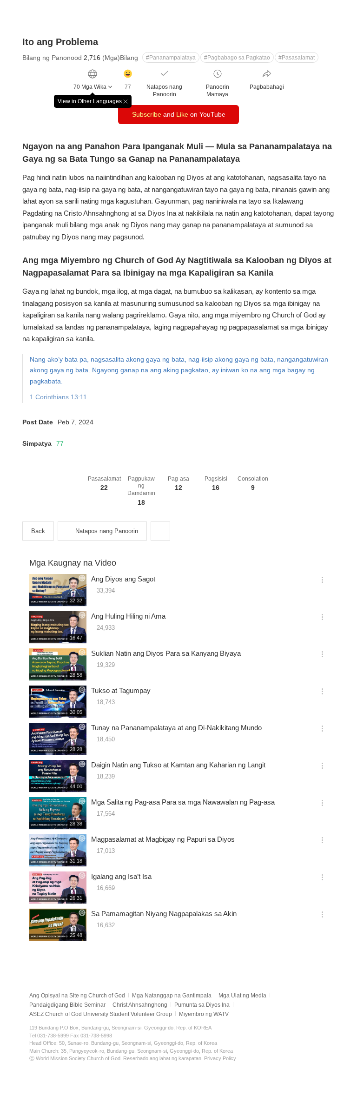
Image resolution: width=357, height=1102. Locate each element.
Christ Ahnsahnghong (139, 1005)
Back (38, 531)
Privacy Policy (220, 1058)
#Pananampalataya (171, 57)
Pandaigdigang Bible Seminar (67, 1005)
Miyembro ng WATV (204, 1014)
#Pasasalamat (296, 57)
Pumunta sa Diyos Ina (202, 1005)
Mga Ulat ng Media (242, 995)
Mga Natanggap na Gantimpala (172, 995)
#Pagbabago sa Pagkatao (237, 57)
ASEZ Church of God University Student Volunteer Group (100, 1014)
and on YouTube (178, 114)
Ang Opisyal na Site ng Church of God (77, 995)
